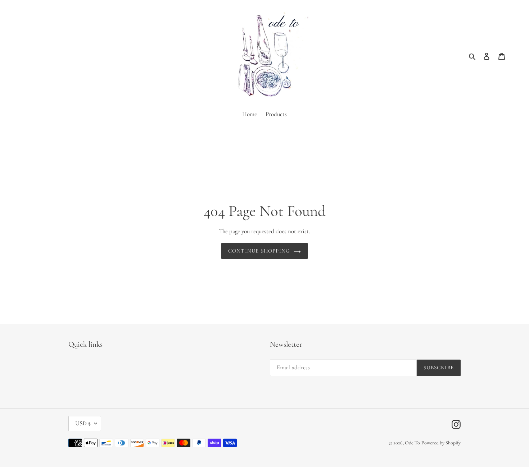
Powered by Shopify (441, 443)
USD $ (83, 423)
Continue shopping (259, 251)
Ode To (412, 443)
